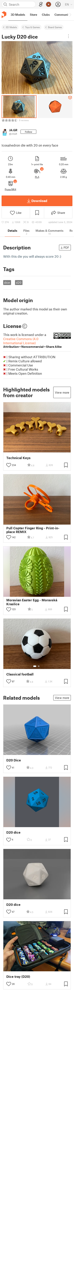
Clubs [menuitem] (46, 14)
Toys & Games (32, 27)
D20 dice (13, 832)
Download (39, 201)
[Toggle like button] (8, 465)
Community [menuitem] (62, 14)
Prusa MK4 (10, 189)
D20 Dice (13, 760)
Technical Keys (18, 458)
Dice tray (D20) (18, 976)
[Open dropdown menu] (68, 36)
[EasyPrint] (41, 4)
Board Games (55, 27)
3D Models (11, 27)
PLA (37, 176)
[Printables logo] (4, 14)
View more (62, 392)
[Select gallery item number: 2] (38, 666)
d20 (18, 282)
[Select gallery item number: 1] (34, 666)
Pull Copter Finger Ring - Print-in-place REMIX (32, 530)
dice (7, 282)
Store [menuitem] (33, 14)
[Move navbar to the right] (70, 14)
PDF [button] (66, 247)
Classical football (20, 674)
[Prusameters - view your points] (48, 4)
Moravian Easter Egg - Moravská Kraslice (31, 602)
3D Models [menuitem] (18, 14)
